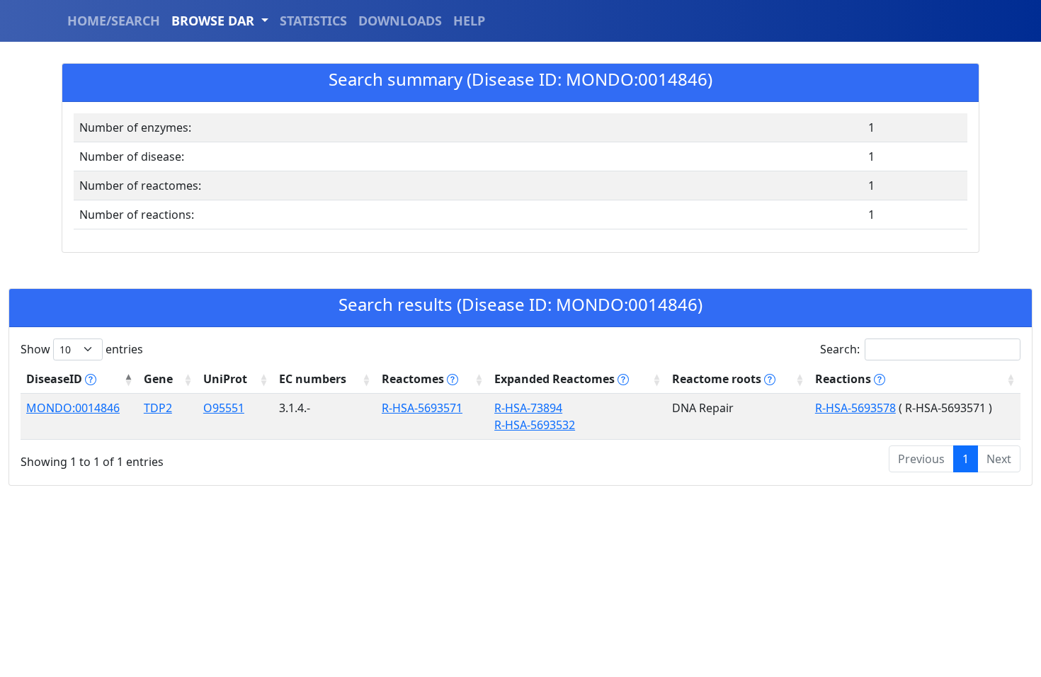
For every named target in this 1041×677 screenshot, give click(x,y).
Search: (840, 349)
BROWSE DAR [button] (214, 20)
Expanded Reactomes (556, 379)
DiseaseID (55, 379)
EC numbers (312, 379)
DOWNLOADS (400, 20)
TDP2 (158, 408)
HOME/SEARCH (113, 20)
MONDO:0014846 (73, 408)
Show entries (82, 349)
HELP (469, 20)
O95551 (223, 408)
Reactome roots (718, 379)
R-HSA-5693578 (855, 408)
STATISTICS (313, 20)
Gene (158, 379)
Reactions (844, 379)
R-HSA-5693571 (422, 408)
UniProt (225, 379)
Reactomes (414, 379)
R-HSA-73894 (528, 408)
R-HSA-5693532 (534, 425)
